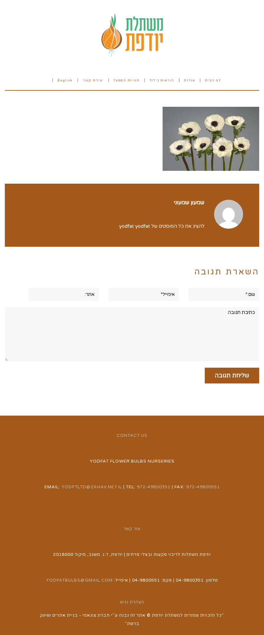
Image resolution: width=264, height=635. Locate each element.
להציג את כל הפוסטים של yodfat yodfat (161, 226)
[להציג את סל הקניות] (45, 80)
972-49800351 (154, 487)
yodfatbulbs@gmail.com (79, 580)
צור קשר (132, 528)
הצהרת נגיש (132, 602)
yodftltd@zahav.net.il (91, 487)
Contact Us (132, 435)
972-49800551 (203, 487)
